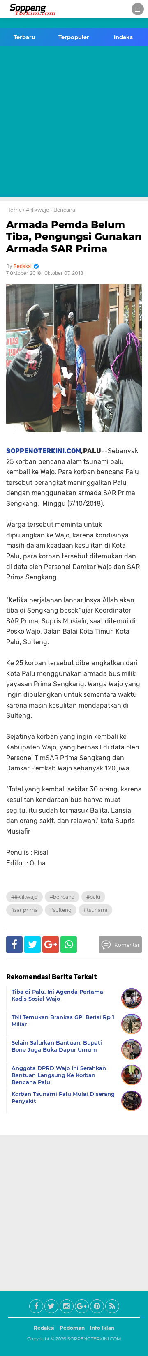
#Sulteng (61, 910)
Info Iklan (102, 1328)
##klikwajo (24, 897)
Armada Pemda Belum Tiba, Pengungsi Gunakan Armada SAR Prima (74, 236)
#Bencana (62, 897)
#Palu (93, 897)
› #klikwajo (36, 210)
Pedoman (72, 1328)
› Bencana (63, 210)
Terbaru (24, 37)
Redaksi (44, 1328)
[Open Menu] (138, 9)
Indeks (123, 37)
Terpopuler (73, 37)
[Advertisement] (74, 123)
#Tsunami (95, 910)
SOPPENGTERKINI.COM (43, 451)
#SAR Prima (24, 910)
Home (14, 210)
